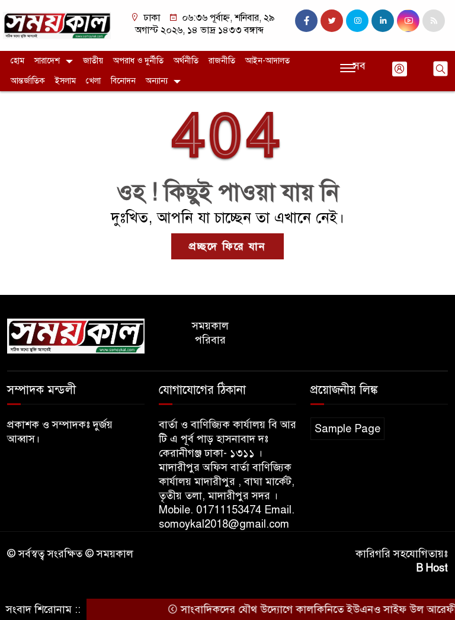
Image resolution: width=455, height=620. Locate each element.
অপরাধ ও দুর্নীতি (138, 61)
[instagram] (357, 20)
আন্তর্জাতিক (28, 81)
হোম (17, 61)
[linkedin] (382, 20)
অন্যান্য (157, 81)
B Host (432, 567)
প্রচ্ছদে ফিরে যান (227, 246)
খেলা (93, 81)
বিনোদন (123, 81)
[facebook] (306, 20)
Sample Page (347, 428)
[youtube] (408, 20)
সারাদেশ (47, 61)
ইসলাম (65, 81)
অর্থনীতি (186, 61)
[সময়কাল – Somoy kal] (57, 24)
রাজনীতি (222, 61)
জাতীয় (93, 61)
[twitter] (332, 20)
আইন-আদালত (267, 61)
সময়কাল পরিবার (210, 332)
